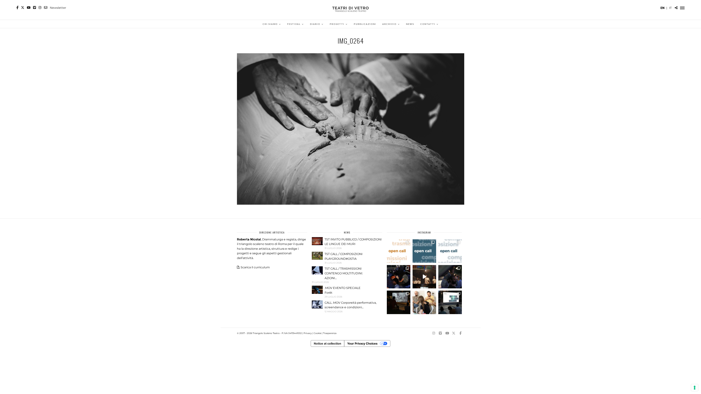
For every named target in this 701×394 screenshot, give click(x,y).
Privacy (308, 333)
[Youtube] (28, 7)
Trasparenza (329, 333)
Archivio (389, 24)
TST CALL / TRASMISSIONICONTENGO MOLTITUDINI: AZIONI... (344, 273)
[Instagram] (40, 7)
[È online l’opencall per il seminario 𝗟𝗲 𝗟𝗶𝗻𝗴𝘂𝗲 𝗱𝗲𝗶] (450, 251)
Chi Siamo (270, 24)
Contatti (427, 24)
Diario (315, 24)
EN (662, 8)
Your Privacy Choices (362, 343)
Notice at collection (327, 343)
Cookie (317, 333)
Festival (293, 24)
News (410, 24)
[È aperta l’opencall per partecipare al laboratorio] (424, 251)
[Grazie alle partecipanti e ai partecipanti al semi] (424, 302)
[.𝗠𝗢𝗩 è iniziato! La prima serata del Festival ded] (450, 302)
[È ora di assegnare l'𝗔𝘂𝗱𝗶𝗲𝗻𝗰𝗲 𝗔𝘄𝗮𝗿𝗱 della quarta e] (424, 277)
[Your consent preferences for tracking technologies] (694, 387)
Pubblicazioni (365, 24)
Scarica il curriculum (255, 267)
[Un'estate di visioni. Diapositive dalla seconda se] (398, 302)
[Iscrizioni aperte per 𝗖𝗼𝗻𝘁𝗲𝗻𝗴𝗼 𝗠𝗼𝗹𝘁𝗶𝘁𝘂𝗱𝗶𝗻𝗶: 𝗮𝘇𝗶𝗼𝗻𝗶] (398, 251)
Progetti (337, 24)
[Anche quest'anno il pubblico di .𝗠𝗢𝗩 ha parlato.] (398, 277)
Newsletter (57, 7)
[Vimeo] (34, 7)
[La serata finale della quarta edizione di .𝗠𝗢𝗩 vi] (450, 277)
